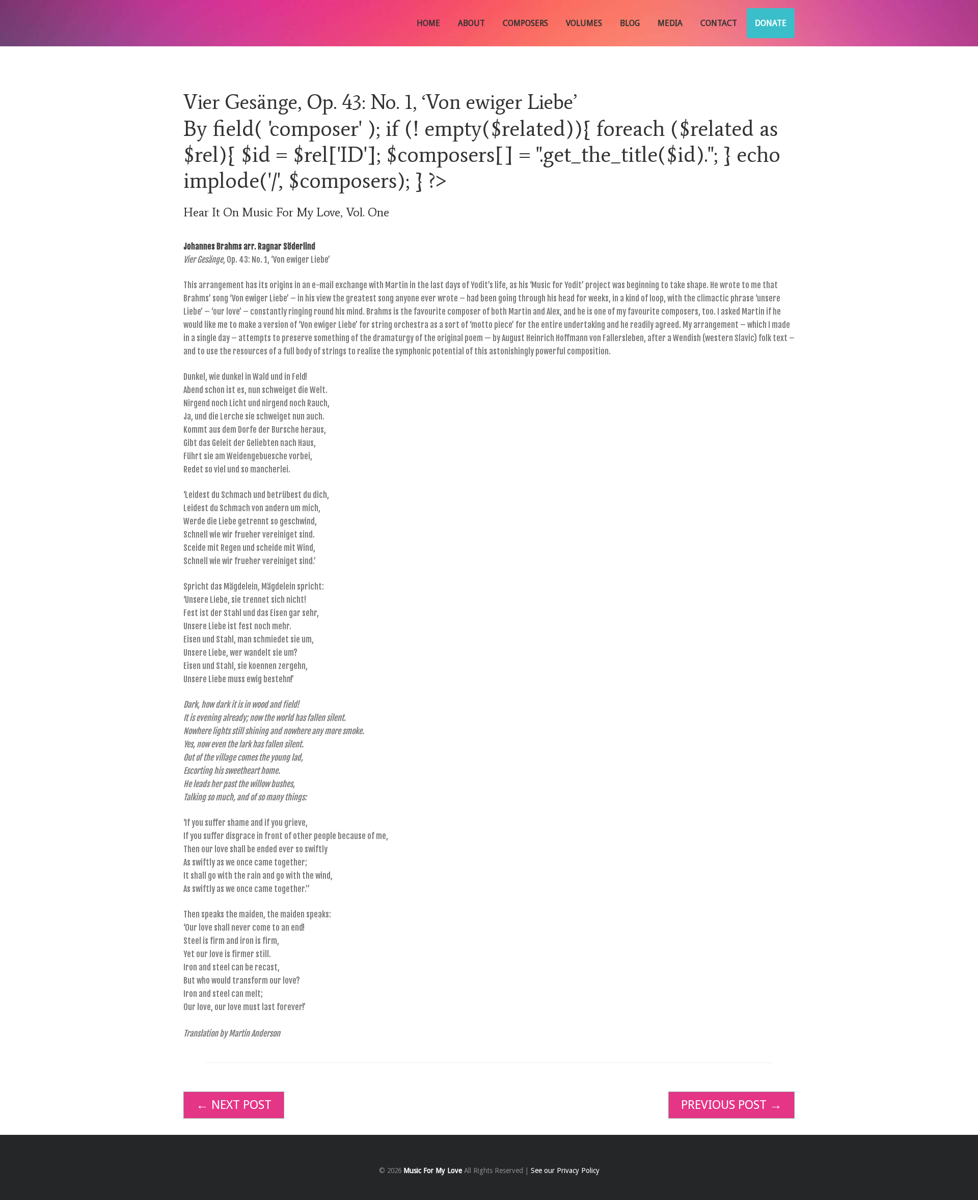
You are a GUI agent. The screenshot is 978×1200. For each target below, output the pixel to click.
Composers (525, 23)
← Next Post (233, 1105)
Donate (770, 23)
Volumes (584, 23)
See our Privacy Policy (565, 1170)
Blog (630, 23)
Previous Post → (731, 1105)
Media (670, 23)
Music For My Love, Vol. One (315, 212)
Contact (718, 23)
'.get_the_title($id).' (625, 155)
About (471, 23)
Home (428, 23)
